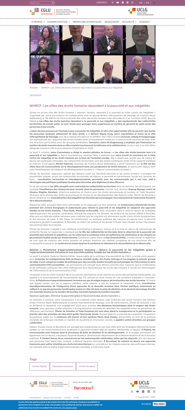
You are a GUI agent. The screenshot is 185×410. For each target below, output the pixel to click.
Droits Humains (87, 366)
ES (147, 3)
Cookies (67, 398)
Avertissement (35, 398)
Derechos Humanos (63, 366)
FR (154, 3)
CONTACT (101, 2)
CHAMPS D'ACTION (57, 22)
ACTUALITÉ (128, 22)
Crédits (76, 398)
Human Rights (39, 366)
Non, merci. (159, 404)
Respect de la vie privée (52, 398)
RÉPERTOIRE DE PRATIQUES (87, 22)
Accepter (146, 404)
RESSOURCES (112, 22)
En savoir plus (70, 407)
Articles (34, 87)
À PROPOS (37, 22)
